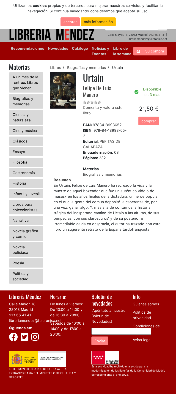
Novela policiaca (20, 250)
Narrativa (21, 220)
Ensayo (19, 151)
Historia (19, 183)
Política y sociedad (21, 276)
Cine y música (25, 130)
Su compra (154, 51)
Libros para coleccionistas (25, 207)
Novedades (58, 48)
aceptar (70, 21)
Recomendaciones (27, 48)
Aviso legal (142, 339)
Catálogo (80, 48)
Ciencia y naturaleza (22, 117)
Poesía (18, 263)
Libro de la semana (122, 51)
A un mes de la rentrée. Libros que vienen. (25, 82)
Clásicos (20, 141)
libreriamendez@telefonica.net (35, 320)
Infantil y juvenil (26, 194)
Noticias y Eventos (100, 51)
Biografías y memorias (23, 101)
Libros (55, 67)
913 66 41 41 (157, 34)
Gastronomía (24, 172)
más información (98, 21)
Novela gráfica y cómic (25, 234)
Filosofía (20, 162)
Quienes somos (146, 304)
